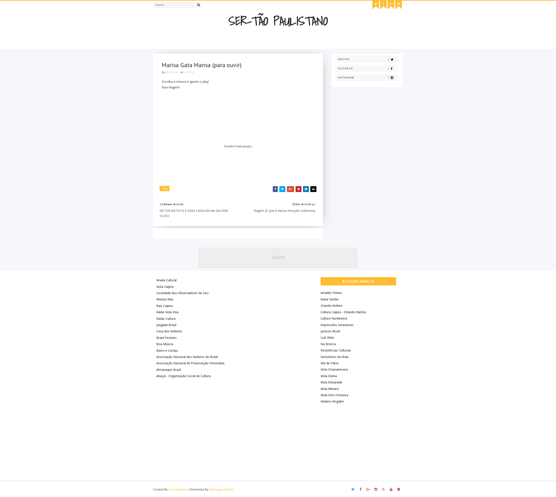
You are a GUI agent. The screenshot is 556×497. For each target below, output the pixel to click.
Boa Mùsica (164, 344)
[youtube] (391, 489)
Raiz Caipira (164, 306)
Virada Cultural (166, 280)
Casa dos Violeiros (169, 331)
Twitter (343, 59)
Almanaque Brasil (168, 370)
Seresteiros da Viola (334, 357)
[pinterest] (398, 489)
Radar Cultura (165, 318)
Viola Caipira (165, 287)
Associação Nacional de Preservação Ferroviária (190, 363)
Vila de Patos (330, 363)
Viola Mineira (330, 389)
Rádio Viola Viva (167, 312)
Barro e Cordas (167, 350)
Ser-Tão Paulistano (278, 21)
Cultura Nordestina (334, 318)
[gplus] (391, 5)
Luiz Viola (327, 337)
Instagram (346, 77)
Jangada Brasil (166, 325)
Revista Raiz (164, 299)
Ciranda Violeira (331, 305)
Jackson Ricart (330, 331)
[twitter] (375, 5)
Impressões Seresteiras (337, 325)
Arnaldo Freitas (331, 293)
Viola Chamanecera (334, 369)
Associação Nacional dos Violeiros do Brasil (187, 357)
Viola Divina (329, 376)
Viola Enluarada (331, 382)
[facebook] (383, 5)
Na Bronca (328, 344)
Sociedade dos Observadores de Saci (182, 293)
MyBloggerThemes (221, 489)
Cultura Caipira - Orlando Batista (343, 312)
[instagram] (398, 5)
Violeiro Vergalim (332, 401)
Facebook (345, 68)
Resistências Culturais (336, 350)
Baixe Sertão (330, 299)
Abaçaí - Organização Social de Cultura (183, 376)
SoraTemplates (178, 489)
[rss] (383, 489)
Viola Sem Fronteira (334, 395)
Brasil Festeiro (166, 338)
